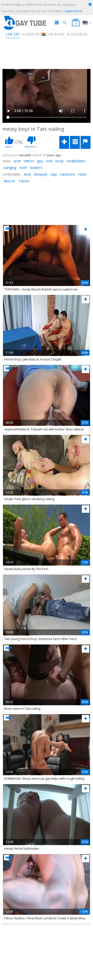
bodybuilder (76, 161)
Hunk (82, 174)
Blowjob (40, 174)
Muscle (9, 181)
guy (40, 161)
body (59, 161)
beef (23, 167)
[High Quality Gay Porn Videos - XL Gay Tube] (24, 22)
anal (17, 161)
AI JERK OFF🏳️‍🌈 (34, 34)
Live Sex (13, 34)
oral (49, 161)
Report (86, 142)
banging (10, 167)
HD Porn (56, 34)
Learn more (73, 11)
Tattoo (24, 181)
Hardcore (67, 174)
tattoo (29, 161)
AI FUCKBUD (77, 34)
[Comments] (75, 142)
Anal (27, 174)
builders (36, 167)
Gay (54, 174)
